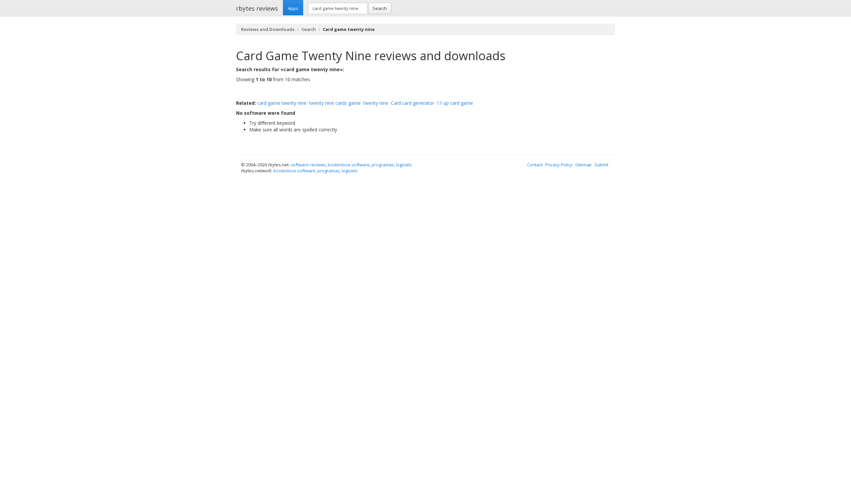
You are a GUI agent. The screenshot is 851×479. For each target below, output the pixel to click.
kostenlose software (349, 165)
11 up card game (455, 103)
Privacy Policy (558, 165)
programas (383, 165)
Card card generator (412, 103)
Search (380, 8)
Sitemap (583, 165)
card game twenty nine (281, 103)
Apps (293, 8)
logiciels (404, 165)
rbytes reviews (257, 8)
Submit (601, 165)
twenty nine (375, 103)
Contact (535, 165)
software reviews (308, 165)
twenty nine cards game (335, 103)
